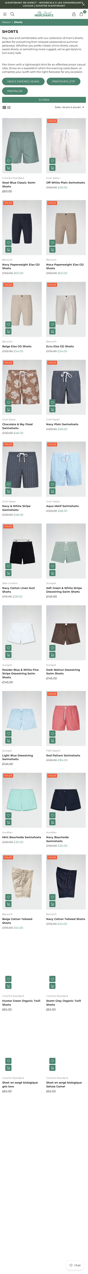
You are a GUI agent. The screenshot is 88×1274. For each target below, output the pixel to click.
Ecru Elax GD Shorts (60, 346)
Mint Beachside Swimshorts (21, 837)
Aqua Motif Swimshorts (62, 506)
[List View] (9, 107)
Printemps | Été (63, 81)
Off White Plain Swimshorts (65, 182)
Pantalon (15, 91)
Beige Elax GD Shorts (17, 346)
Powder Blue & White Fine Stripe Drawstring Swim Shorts (20, 673)
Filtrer (44, 99)
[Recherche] (12, 14)
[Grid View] (4, 107)
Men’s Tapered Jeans (23, 81)
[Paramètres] (74, 14)
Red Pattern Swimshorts (63, 755)
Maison (6, 22)
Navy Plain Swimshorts (62, 424)
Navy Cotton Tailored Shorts (65, 919)
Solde (52, 121)
